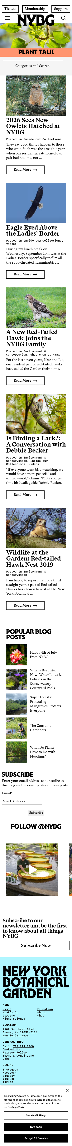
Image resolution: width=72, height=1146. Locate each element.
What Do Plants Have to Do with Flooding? (42, 752)
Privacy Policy (15, 1052)
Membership (35, 9)
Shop (40, 1015)
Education (45, 1009)
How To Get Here (16, 1035)
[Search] (64, 18)
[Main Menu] (8, 18)
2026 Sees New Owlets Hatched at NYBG (33, 126)
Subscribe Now (36, 946)
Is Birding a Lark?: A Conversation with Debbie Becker (36, 445)
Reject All (36, 1127)
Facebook (10, 1072)
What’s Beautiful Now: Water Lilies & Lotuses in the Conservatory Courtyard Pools (45, 679)
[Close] (67, 1090)
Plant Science (14, 1018)
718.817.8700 (23, 1046)
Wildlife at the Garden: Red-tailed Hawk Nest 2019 (33, 559)
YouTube (9, 1078)
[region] (36, 1115)
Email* (7, 793)
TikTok (8, 1081)
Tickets (10, 9)
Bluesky (9, 1075)
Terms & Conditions (18, 1055)
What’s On (10, 1012)
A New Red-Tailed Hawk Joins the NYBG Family (32, 338)
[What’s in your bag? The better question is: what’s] (32, 869)
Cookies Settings (36, 1115)
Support (61, 9)
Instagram (10, 1069)
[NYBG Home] (36, 20)
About (41, 1012)
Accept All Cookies (36, 1138)
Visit (7, 1009)
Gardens (9, 1015)
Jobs (6, 1058)
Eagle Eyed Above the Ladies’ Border (32, 231)
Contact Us (11, 1049)
